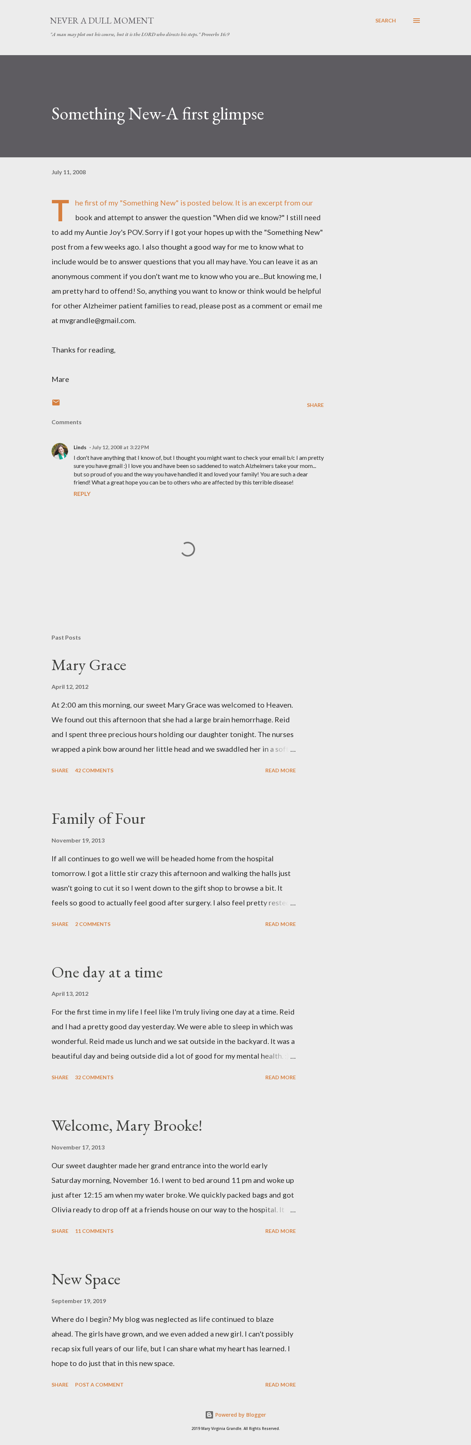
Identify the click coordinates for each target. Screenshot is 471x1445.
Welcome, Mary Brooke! (127, 1125)
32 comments (94, 1077)
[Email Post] (56, 405)
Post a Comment (99, 1384)
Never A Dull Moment (102, 20)
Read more (280, 770)
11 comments (94, 1231)
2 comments (92, 924)
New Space (86, 1278)
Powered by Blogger (240, 1414)
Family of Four (98, 818)
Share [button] (315, 405)
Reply (82, 493)
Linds (80, 447)
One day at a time (107, 971)
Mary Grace (89, 664)
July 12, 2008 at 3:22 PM (120, 447)
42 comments (94, 770)
